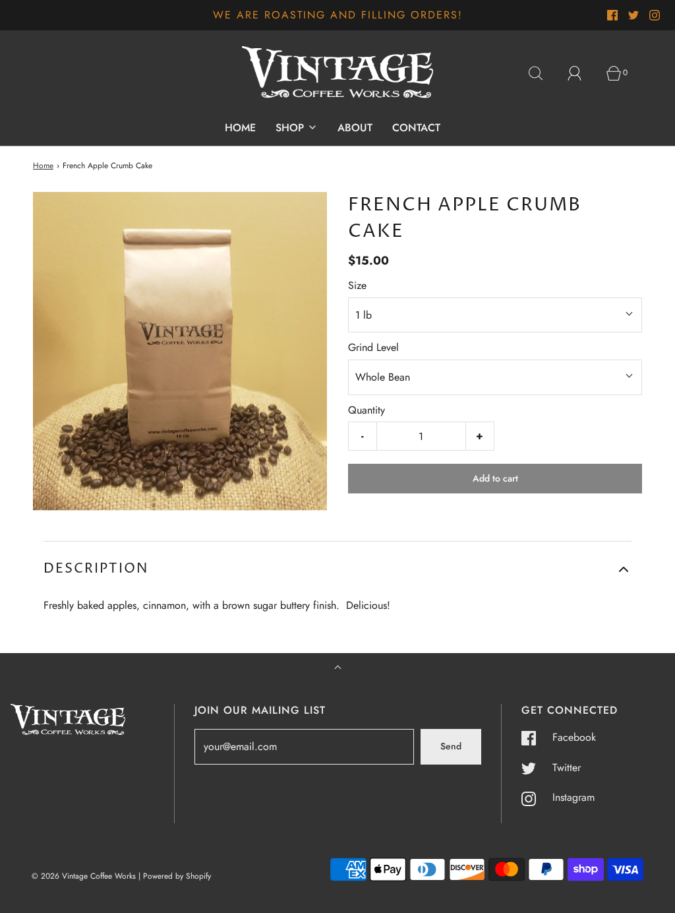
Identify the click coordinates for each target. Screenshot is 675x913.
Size (357, 285)
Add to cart (495, 478)
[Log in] (582, 73)
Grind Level (373, 347)
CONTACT (416, 127)
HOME (240, 127)
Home (43, 166)
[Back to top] (337, 668)
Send (450, 746)
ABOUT (355, 127)
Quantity (366, 410)
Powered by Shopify (177, 876)
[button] (337, 569)
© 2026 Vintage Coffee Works (84, 876)
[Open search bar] (543, 73)
